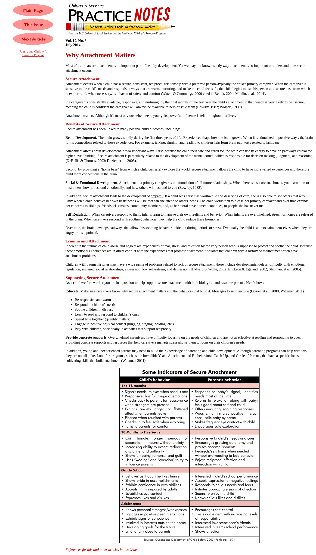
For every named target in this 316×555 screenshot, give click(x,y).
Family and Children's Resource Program (33, 53)
